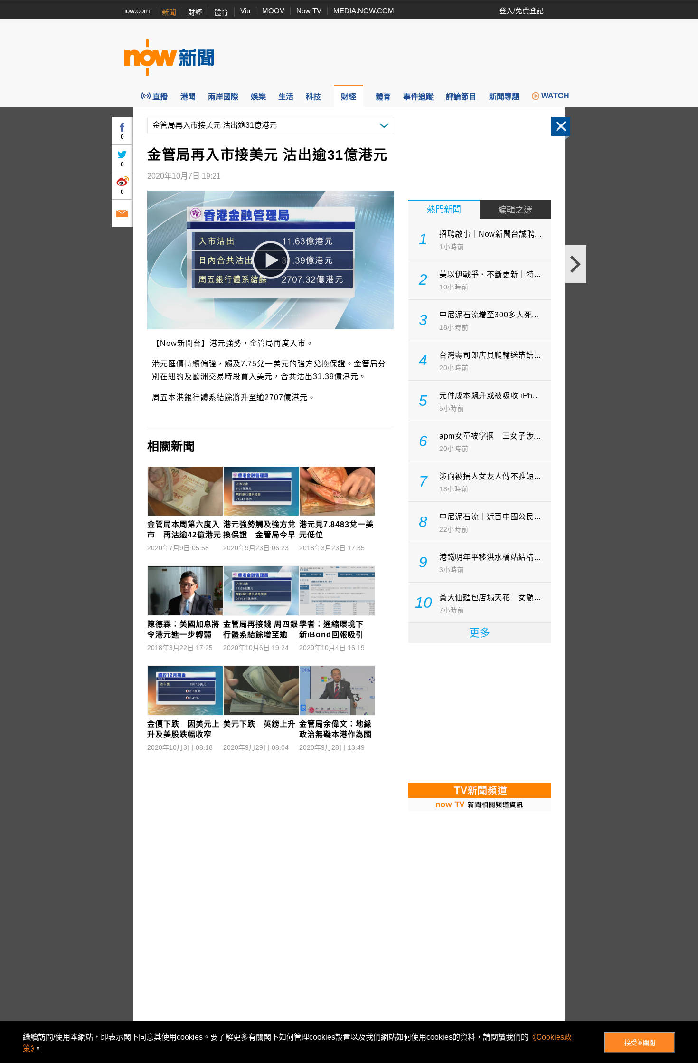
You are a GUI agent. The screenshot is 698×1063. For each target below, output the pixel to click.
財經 (195, 12)
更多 (479, 633)
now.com (136, 11)
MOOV (273, 11)
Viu (245, 11)
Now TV (308, 11)
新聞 (169, 12)
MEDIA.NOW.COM (363, 11)
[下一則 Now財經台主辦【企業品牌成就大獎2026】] (575, 264)
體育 (221, 12)
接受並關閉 (639, 1042)
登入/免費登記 (521, 11)
